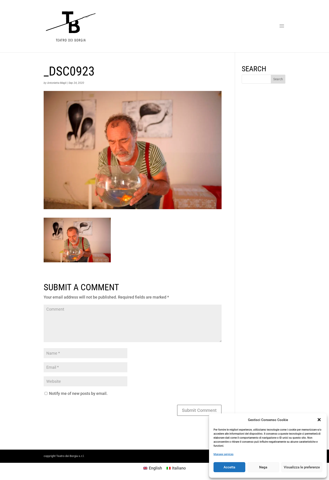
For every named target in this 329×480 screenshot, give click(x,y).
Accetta (229, 467)
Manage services (223, 454)
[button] (319, 420)
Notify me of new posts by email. (78, 393)
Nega (263, 467)
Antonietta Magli (56, 82)
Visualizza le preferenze (302, 467)
